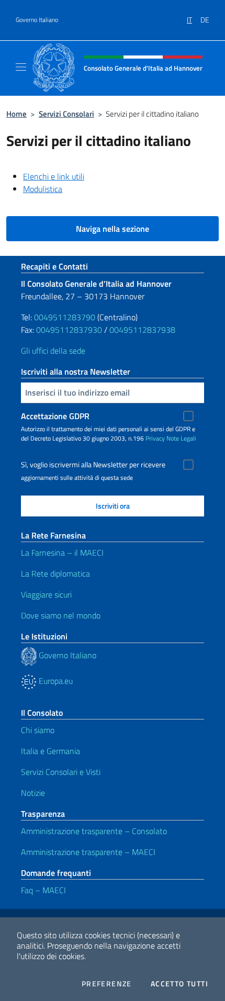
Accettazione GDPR (55, 416)
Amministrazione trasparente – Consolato (94, 831)
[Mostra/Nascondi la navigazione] (21, 67)
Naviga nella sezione (112, 228)
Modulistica (42, 189)
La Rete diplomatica (55, 573)
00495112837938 (142, 329)
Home (16, 114)
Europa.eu (55, 680)
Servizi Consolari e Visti (60, 772)
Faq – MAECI (43, 890)
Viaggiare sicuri (46, 594)
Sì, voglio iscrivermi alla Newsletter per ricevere (93, 464)
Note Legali (181, 438)
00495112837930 (69, 329)
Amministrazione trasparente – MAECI (88, 852)
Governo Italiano (37, 20)
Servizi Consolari (66, 114)
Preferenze (107, 983)
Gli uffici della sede (53, 350)
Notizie (33, 792)
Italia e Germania (50, 751)
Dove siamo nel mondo (60, 615)
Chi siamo (37, 730)
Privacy (155, 438)
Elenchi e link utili (53, 176)
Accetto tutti (179, 983)
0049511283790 (64, 317)
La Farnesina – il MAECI (62, 552)
